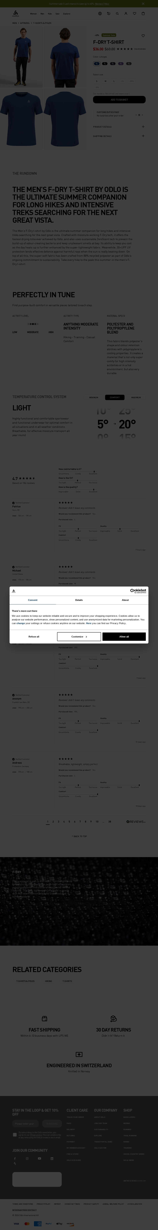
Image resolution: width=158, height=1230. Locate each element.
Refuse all (34, 636)
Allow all (124, 636)
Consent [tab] (32, 600)
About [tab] (125, 600)
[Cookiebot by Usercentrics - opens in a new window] (132, 591)
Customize (77, 636)
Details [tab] (79, 600)
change (21, 623)
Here (88, 623)
